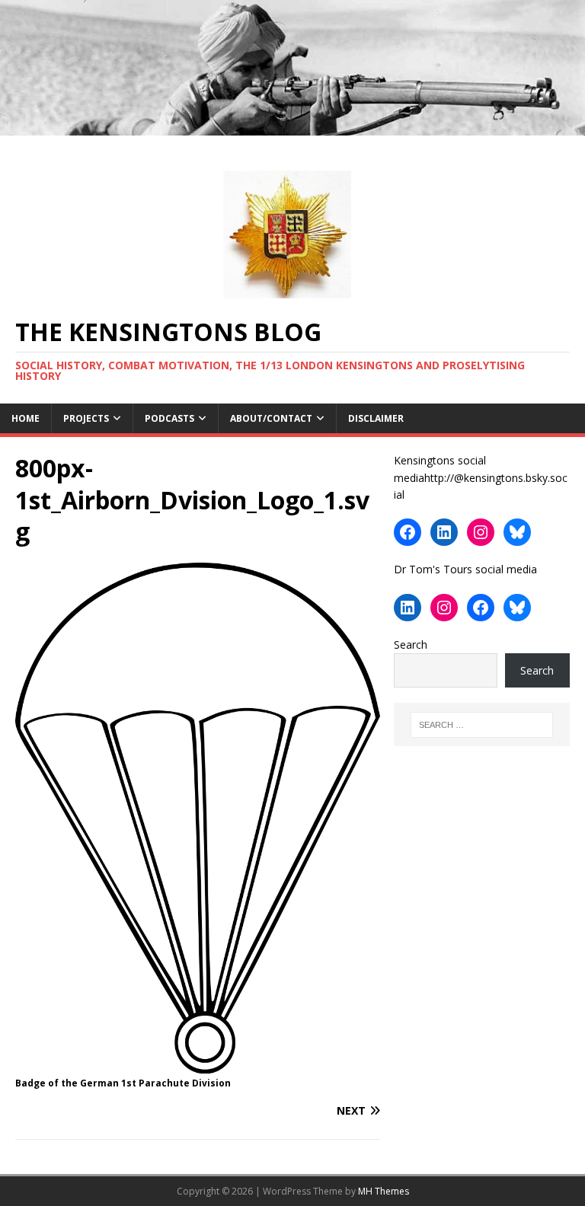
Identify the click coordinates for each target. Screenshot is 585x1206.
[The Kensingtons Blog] (292, 127)
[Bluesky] (517, 532)
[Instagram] (480, 532)
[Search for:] (482, 725)
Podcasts (169, 418)
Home (25, 418)
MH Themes (383, 1191)
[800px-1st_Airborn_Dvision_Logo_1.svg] (197, 1065)
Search (410, 644)
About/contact (271, 418)
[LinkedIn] (444, 532)
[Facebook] (407, 532)
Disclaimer (376, 418)
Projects (86, 418)
